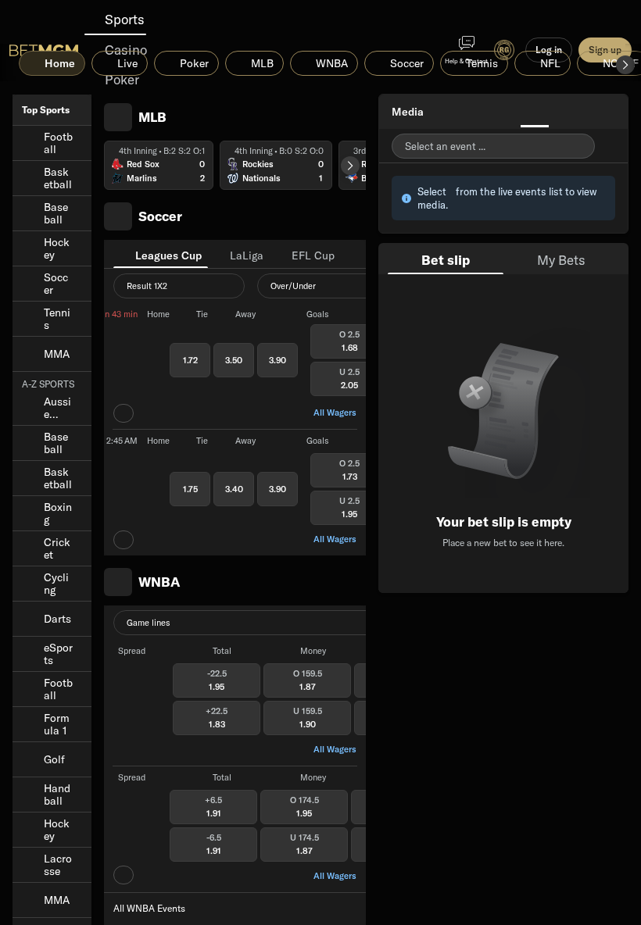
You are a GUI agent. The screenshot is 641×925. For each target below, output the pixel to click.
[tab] (160, 254)
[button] (625, 64)
